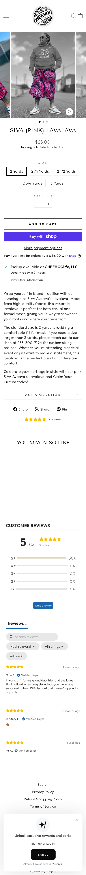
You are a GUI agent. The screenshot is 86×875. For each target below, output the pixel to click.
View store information (27, 280)
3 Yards (56, 183)
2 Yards (16, 171)
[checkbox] (16, 656)
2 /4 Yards (40, 171)
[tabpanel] (43, 696)
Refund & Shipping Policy (43, 799)
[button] (43, 558)
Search (43, 784)
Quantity (43, 196)
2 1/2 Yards (66, 171)
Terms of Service (43, 806)
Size (43, 162)
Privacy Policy (43, 792)
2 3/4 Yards (32, 183)
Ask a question (43, 394)
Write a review (43, 605)
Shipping (25, 147)
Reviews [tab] (17, 623)
